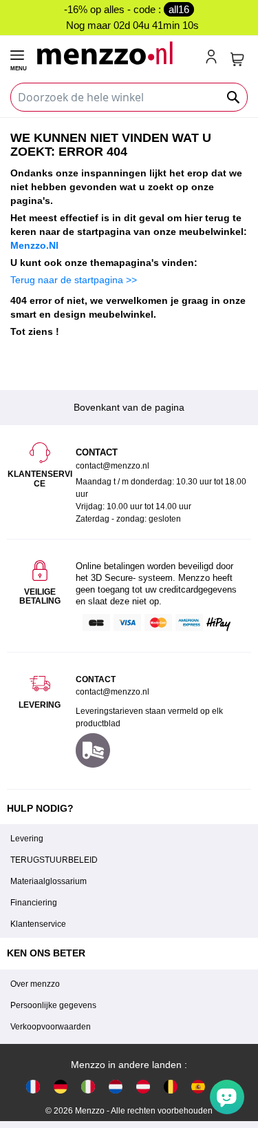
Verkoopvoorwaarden (50, 1027)
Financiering (33, 902)
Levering (26, 838)
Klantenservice (38, 924)
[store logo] (115, 52)
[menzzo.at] (143, 1086)
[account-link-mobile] (214, 58)
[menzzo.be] (170, 1086)
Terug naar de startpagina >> (73, 279)
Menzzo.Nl (34, 245)
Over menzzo (35, 984)
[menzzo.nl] (115, 1086)
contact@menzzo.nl (112, 692)
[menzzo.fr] (33, 1086)
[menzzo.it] (88, 1086)
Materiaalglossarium (48, 881)
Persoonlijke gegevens (53, 1005)
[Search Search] (234, 97)
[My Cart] (237, 59)
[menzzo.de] (60, 1086)
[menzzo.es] (198, 1086)
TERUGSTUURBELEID (54, 860)
